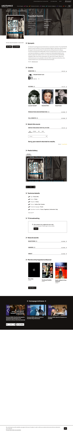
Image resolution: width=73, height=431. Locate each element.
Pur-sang (30, 279)
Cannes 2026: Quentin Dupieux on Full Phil (57, 318)
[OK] (65, 428)
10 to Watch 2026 (54, 1)
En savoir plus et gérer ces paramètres (13, 429)
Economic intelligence (52, 6)
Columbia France (47, 21)
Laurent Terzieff (32, 105)
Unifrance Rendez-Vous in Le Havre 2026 (41, 1)
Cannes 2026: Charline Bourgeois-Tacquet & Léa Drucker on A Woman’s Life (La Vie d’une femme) (15, 319)
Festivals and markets (35, 6)
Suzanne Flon (45, 105)
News (27, 6)
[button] (64, 159)
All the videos (20, 324)
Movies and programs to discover (15, 42)
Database (43, 6)
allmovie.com (35, 61)
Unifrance (60, 6)
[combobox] (38, 136)
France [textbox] (31, 136)
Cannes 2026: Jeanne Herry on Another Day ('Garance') (35, 318)
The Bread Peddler (47, 280)
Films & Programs (20, 6)
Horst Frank (58, 105)
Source (59, 144)
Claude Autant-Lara (48, 19)
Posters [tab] (28, 154)
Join (65, 6)
